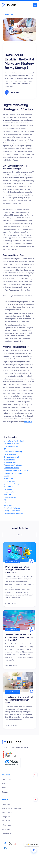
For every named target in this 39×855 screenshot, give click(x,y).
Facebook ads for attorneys (13, 465)
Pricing (4, 783)
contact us (28, 422)
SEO (5, 503)
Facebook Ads (7, 812)
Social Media (8, 505)
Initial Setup (8, 489)
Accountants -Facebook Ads (14, 441)
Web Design (6, 804)
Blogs (4, 788)
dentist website (9, 460)
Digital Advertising (10, 462)
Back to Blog (8, 14)
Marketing (7, 494)
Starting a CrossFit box (12, 511)
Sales (5, 500)
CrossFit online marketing (13, 452)
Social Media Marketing (12, 508)
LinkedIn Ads (6, 833)
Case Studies (6, 779)
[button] (35, 5)
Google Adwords (10, 481)
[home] (9, 5)
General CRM (8, 478)
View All (19, 535)
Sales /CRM (6, 821)
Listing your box (9, 492)
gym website (8, 486)
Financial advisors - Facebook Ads (16, 470)
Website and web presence (13, 513)
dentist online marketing (12, 457)
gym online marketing (11, 484)
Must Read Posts (10, 497)
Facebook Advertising (11, 468)
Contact (5, 792)
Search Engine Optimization (11, 808)
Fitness (6, 476)
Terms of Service (30, 846)
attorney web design (11, 446)
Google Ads (6, 816)
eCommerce (6, 825)
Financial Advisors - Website (14, 473)
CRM (5, 449)
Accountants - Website (12, 444)
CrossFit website (10, 454)
